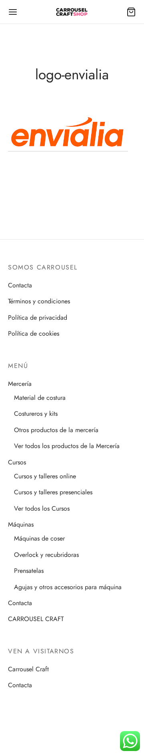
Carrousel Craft (28, 669)
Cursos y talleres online (45, 476)
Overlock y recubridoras (46, 554)
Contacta (20, 285)
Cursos (17, 462)
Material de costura (40, 397)
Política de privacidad (37, 317)
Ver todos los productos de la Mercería (67, 445)
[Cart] (131, 12)
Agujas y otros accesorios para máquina (68, 587)
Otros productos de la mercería (56, 430)
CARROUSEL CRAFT (36, 618)
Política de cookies (33, 333)
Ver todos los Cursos (42, 508)
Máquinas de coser (39, 538)
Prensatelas (29, 570)
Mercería (20, 383)
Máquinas (21, 524)
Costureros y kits (36, 413)
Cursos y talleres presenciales (53, 492)
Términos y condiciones (39, 301)
